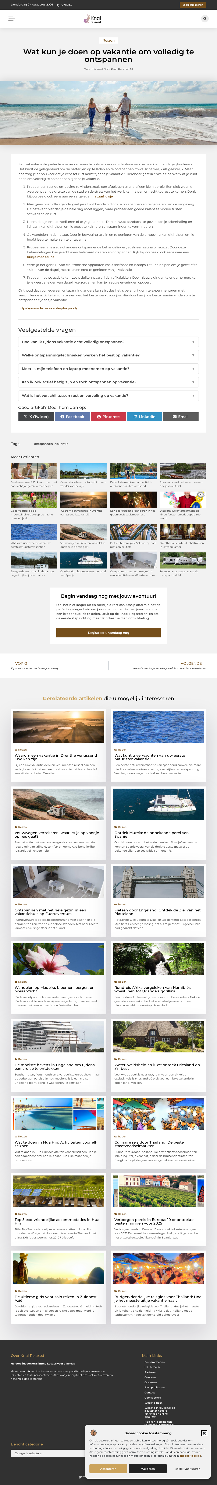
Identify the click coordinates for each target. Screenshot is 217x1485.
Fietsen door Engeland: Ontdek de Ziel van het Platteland (157, 912)
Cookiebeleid (153, 1397)
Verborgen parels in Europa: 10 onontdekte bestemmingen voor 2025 (153, 1221)
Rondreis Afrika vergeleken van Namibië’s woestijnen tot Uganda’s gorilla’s (152, 989)
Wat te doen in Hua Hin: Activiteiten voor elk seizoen (56, 1144)
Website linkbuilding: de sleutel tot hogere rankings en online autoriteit (160, 1412)
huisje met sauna (40, 257)
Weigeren (148, 1468)
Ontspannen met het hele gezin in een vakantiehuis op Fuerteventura (50, 912)
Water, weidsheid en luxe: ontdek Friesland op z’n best (157, 1067)
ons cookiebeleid (190, 1455)
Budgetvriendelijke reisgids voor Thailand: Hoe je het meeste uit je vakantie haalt (157, 1299)
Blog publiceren (155, 1387)
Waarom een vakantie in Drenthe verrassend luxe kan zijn (56, 757)
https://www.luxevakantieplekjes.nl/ (47, 308)
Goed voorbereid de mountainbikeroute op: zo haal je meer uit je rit (32, 514)
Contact (150, 1392)
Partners (150, 1372)
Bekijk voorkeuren (187, 1468)
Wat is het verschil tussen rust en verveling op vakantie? (108, 395)
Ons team (151, 1382)
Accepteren (108, 1468)
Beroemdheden (155, 1362)
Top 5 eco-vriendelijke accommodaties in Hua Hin (57, 1221)
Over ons (150, 1377)
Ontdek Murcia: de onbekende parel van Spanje (151, 834)
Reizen (109, 40)
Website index (154, 1402)
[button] (204, 1433)
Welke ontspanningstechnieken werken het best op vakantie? (108, 355)
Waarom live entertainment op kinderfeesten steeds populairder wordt (181, 514)
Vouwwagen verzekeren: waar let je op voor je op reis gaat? (57, 834)
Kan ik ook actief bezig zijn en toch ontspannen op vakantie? (108, 382)
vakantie (61, 444)
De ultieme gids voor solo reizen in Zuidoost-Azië (56, 1299)
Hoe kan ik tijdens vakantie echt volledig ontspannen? (108, 342)
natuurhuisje (102, 196)
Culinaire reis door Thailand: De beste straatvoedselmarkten (149, 1144)
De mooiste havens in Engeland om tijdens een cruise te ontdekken (55, 1067)
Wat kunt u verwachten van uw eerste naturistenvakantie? (149, 757)
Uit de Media (152, 1367)
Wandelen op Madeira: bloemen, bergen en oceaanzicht (55, 989)
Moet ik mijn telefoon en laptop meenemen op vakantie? (108, 369)
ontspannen (43, 444)
